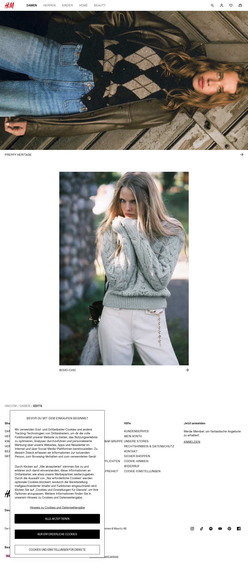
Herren (49, 5)
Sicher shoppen (137, 456)
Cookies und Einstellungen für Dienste (57, 549)
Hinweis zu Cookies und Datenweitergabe (57, 507)
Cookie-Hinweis (136, 461)
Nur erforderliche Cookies (57, 534)
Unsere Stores (136, 441)
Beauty (100, 5)
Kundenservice (136, 431)
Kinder (67, 5)
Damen (32, 5)
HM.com (10, 405)
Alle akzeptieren (57, 519)
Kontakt (131, 451)
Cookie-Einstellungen (142, 471)
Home (83, 5)
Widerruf (132, 466)
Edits (37, 405)
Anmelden (192, 441)
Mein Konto (133, 436)
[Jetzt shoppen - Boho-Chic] (184, 370)
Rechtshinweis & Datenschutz (149, 446)
